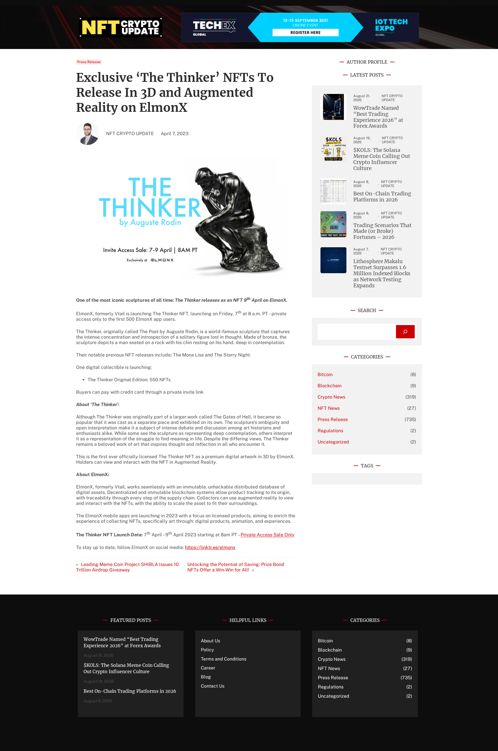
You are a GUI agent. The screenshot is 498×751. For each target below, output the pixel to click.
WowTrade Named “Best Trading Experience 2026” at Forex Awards (378, 117)
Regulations (330, 430)
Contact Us (213, 686)
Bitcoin (325, 374)
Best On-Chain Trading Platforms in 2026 (382, 197)
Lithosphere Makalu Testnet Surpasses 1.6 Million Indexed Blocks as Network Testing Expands (381, 273)
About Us (210, 641)
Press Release (89, 62)
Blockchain (330, 385)
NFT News (329, 408)
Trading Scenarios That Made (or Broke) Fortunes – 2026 (382, 231)
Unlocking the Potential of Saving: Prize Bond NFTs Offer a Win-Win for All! (235, 567)
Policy (207, 649)
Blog (206, 677)
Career (208, 668)
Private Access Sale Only (268, 535)
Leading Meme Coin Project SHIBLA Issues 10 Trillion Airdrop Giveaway (127, 567)
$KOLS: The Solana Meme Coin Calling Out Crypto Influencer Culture (381, 159)
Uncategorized (333, 442)
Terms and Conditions (223, 659)
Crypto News (331, 397)
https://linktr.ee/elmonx (210, 547)
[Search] (405, 332)
